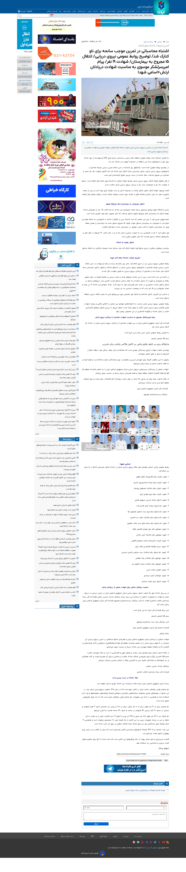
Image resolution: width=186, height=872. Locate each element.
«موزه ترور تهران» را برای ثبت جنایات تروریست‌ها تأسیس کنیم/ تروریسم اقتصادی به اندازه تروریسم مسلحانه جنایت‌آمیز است (57, 424)
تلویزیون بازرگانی (52, 11)
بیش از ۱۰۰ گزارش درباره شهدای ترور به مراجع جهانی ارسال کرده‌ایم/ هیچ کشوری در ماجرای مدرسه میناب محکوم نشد (57, 401)
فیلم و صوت (67, 11)
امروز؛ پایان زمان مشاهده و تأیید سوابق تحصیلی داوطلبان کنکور (120, 15)
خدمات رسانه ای (49, 836)
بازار (60, 11)
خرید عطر (25, 84)
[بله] (137, 843)
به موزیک (25, 65)
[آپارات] (142, 842)
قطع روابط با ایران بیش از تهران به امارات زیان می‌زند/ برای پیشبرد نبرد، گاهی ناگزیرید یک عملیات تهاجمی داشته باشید (56, 477)
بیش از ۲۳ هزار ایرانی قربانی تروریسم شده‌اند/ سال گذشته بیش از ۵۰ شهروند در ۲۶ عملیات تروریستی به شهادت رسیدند (57, 413)
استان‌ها (95, 11)
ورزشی (89, 11)
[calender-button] (51, 16)
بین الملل (103, 11)
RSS (92, 836)
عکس (74, 11)
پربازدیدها (67, 439)
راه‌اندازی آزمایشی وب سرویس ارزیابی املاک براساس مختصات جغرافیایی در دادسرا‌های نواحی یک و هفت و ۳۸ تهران (57, 287)
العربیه (23, 11)
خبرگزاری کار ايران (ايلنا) (150, 848)
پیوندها (82, 836)
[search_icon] (20, 16)
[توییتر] (154, 842)
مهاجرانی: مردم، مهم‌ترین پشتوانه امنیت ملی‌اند (58, 357)
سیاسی (138, 11)
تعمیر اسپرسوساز (25, 91)
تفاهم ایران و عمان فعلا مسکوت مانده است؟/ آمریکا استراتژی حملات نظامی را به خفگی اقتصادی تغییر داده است (57, 497)
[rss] (167, 842)
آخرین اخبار (145, 11)
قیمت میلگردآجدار (24, 61)
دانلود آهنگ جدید (24, 58)
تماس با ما (138, 836)
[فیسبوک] (159, 843)
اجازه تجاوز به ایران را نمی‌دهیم (64, 505)
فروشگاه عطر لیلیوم (25, 80)
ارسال (96, 824)
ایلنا (152, 11)
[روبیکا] (133, 842)
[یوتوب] (163, 842)
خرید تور (24, 73)
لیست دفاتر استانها (67, 836)
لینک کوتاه (165, 754)
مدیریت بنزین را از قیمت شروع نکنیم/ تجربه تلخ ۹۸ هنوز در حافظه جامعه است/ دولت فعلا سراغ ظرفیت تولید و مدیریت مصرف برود (57, 550)
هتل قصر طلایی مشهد (25, 69)
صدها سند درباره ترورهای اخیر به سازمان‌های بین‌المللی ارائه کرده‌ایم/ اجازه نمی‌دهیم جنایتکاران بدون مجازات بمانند (56, 332)
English (29, 11)
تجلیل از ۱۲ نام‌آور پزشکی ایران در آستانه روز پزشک (58, 558)
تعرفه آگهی (103, 836)
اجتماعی (119, 11)
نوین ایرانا (28, 51)
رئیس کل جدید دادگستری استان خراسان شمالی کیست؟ (56, 369)
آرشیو (37, 434)
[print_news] (83, 142)
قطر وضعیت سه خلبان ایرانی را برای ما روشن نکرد (58, 324)
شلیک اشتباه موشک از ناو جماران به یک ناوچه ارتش (145, 790)
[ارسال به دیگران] (91, 142)
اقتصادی (131, 11)
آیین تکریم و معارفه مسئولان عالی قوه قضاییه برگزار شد (56, 271)
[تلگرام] (146, 842)
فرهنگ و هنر (111, 11)
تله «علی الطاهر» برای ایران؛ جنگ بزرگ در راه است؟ (57, 453)
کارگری (126, 11)
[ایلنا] (161, 7)
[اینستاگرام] (150, 843)
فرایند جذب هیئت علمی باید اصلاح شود (61, 510)
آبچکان (25, 88)
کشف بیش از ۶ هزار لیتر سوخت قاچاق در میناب (59, 295)
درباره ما (126, 836)
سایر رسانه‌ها (82, 11)
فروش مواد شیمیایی (24, 77)
